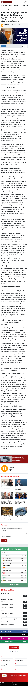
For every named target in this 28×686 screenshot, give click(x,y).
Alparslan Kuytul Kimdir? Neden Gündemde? (19, 488)
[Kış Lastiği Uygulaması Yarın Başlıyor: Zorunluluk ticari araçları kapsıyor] (21, 511)
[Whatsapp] (18, 652)
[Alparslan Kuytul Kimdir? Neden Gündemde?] (21, 482)
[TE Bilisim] (4, 468)
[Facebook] (10, 652)
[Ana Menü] (25, 2)
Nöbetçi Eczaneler (7, 656)
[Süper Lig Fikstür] (26, 590)
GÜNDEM (16, 6)
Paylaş (4, 46)
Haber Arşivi (19, 669)
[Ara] (23, 2)
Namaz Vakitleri (6, 660)
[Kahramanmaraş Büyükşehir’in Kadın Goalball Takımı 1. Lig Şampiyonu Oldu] (21, 495)
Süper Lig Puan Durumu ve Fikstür (7, 664)
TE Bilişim (17, 680)
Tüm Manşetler (19, 664)
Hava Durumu (20, 656)
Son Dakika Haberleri (7, 669)
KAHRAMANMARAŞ (6, 6)
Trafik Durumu (19, 660)
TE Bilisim (11, 467)
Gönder (4, 540)
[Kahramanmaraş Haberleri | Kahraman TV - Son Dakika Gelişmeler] (6, 2)
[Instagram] (15, 652)
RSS (5, 675)
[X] (13, 652)
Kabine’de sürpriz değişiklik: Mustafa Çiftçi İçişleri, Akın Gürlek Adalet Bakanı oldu (6, 502)
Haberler (3, 10)
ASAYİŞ (23, 6)
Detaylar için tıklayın (14, 584)
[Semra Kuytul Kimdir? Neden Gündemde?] (7, 482)
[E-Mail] (10, 470)
